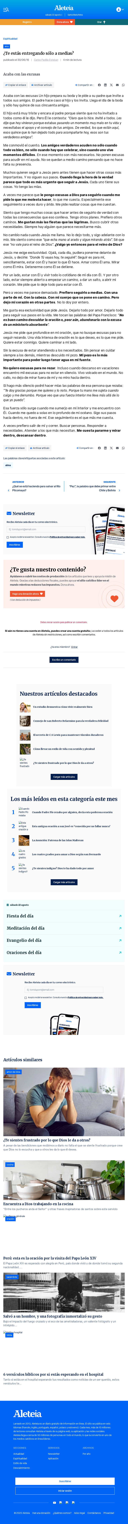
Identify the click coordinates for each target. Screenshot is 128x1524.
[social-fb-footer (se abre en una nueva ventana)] (60, 1502)
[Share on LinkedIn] (105, 85)
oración (10, 1218)
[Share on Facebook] (99, 85)
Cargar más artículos (64, 776)
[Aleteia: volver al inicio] (64, 8)
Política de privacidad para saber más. (67, 537)
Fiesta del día (20, 916)
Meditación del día (25, 928)
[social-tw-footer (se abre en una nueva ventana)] (67, 1502)
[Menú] (22, 10)
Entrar (74, 646)
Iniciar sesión (65, 1490)
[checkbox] (8, 537)
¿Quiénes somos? (62, 1512)
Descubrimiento (21, 1467)
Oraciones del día (24, 952)
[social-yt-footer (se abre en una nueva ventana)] (54, 1502)
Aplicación (53, 1458)
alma (8, 465)
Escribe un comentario (64, 659)
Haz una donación (41, 1512)
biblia (9, 1335)
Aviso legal (79, 1512)
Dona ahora (63, 22)
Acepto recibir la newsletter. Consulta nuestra (47, 537)
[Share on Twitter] (111, 85)
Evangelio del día (24, 940)
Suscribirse (65, 1481)
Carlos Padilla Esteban (46, 60)
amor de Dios (13, 1071)
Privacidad (109, 1512)
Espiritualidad (10, 38)
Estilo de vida (20, 1463)
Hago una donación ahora (25, 593)
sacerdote (12, 1277)
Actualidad (18, 1453)
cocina (10, 1164)
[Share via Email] (117, 85)
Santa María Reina (75, 15)
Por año (86, 1453)
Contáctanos (94, 1512)
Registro (27, 22)
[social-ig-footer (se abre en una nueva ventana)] (73, 1502)
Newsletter (54, 1453)
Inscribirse (14, 544)
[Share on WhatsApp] (123, 85)
